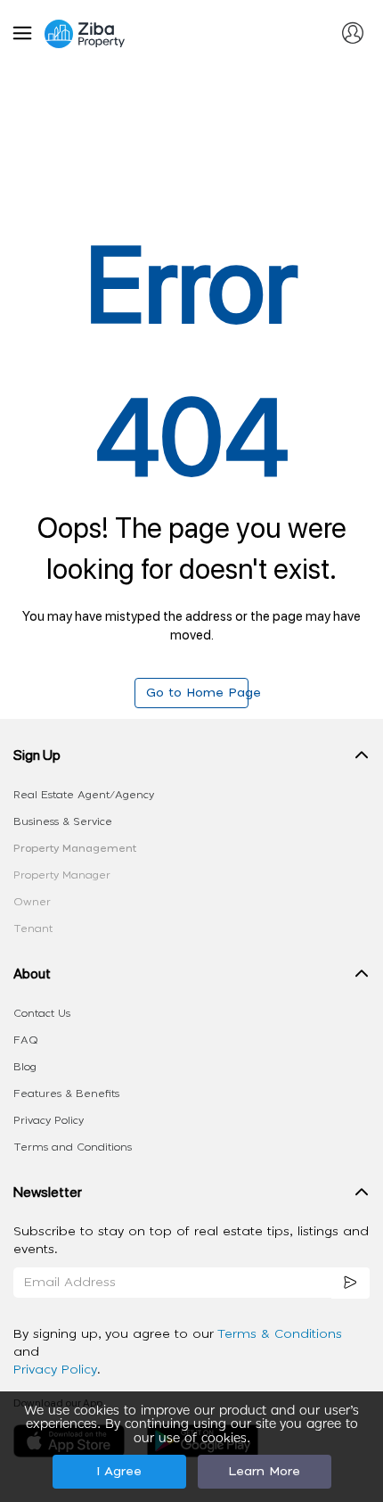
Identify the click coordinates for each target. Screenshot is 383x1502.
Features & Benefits (66, 1093)
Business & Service (62, 821)
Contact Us (41, 1013)
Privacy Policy (48, 1120)
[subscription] (351, 1283)
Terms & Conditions (279, 1334)
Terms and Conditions (72, 1147)
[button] (191, 759)
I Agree (119, 1471)
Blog (25, 1066)
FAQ (25, 1040)
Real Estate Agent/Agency (83, 794)
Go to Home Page (197, 693)
